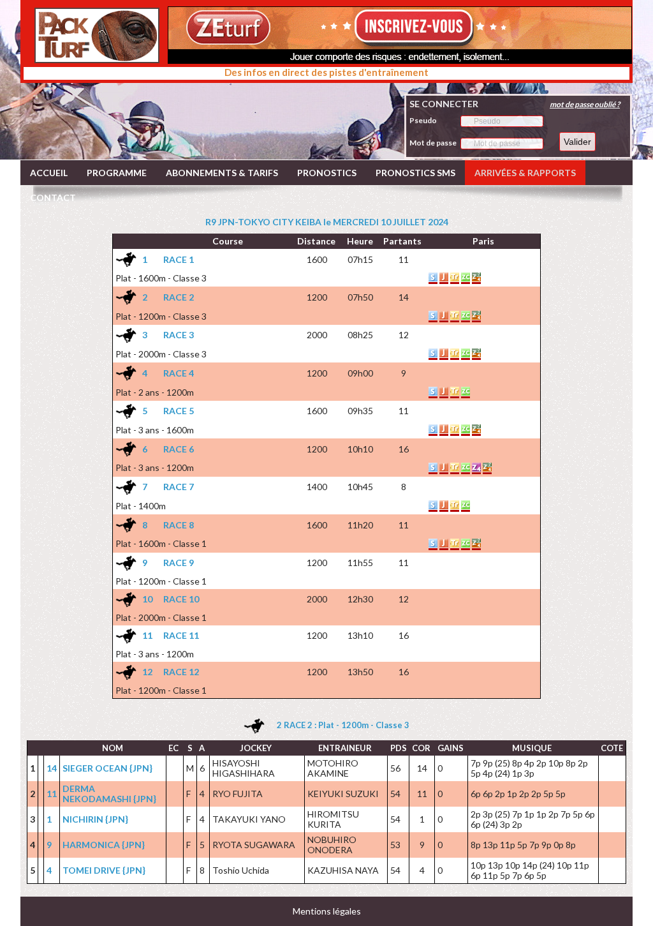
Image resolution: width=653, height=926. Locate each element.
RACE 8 (178, 524)
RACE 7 (178, 486)
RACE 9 (178, 562)
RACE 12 (181, 671)
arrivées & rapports (525, 172)
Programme (117, 172)
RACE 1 (178, 259)
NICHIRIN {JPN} (95, 819)
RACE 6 (178, 449)
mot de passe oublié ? (585, 104)
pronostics (326, 172)
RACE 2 (178, 297)
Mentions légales (327, 911)
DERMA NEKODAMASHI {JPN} (109, 793)
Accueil (49, 172)
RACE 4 (178, 373)
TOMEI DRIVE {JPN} (103, 870)
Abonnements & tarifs (222, 172)
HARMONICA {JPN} (103, 844)
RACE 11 (181, 635)
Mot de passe (433, 142)
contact (53, 197)
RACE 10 (181, 599)
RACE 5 (178, 410)
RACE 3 (178, 334)
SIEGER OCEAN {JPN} (107, 768)
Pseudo (423, 120)
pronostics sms (415, 172)
